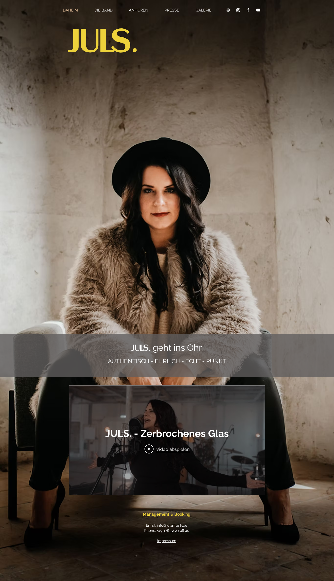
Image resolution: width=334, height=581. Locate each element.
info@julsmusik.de (172, 525)
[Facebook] (248, 10)
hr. (198, 347)
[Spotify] (228, 10)
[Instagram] (238, 10)
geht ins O (162, 347)
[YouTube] (258, 10)
